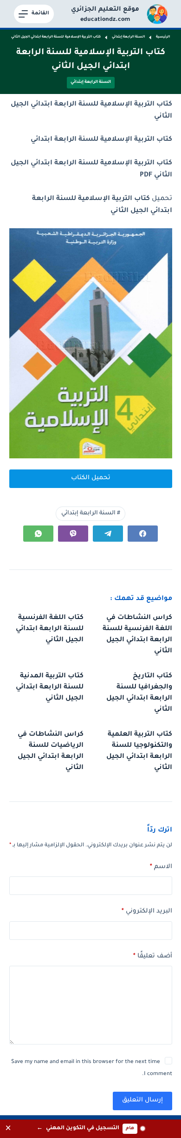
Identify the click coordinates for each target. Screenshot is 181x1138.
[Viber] (73, 533)
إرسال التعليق (142, 1100)
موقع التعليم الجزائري (105, 9)
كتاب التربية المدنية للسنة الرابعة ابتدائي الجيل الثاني (50, 687)
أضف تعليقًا (152, 956)
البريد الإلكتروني (147, 911)
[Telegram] (108, 533)
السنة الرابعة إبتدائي (91, 82)
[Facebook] (143, 533)
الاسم (161, 866)
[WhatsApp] (38, 533)
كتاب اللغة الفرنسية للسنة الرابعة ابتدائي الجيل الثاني (50, 629)
